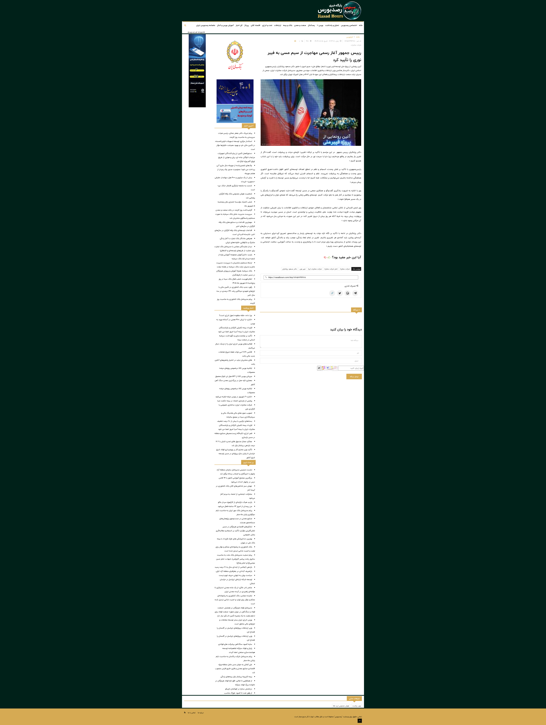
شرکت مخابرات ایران (315, 268)
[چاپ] (295, 41)
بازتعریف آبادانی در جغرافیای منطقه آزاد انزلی (234, 571)
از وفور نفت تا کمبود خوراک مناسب (238, 693)
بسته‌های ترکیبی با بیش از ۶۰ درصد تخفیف (234, 421)
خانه (361, 25)
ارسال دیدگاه (354, 376)
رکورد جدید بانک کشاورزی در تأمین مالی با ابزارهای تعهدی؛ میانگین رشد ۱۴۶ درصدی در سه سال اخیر (236, 291)
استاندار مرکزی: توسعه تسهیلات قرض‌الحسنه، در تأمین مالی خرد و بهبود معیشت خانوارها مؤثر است (235, 145)
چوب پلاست (356, 705)
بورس (320, 25)
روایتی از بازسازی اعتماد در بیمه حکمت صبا (234, 400)
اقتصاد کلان (255, 25)
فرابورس (349, 37)
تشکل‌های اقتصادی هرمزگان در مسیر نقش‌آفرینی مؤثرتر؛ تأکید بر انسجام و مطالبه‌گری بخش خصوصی (235, 530)
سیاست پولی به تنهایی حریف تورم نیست (235, 575)
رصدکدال (311, 25)
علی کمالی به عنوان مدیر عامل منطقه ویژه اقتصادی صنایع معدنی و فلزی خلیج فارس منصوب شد (235, 668)
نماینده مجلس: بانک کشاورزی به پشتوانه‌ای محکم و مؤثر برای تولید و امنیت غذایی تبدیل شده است (235, 599)
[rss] (185, 712)
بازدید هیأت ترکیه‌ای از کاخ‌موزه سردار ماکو (235, 502)
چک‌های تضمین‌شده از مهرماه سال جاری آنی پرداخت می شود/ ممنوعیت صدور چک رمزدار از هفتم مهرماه (236, 169)
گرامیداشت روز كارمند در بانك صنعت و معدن (234, 210)
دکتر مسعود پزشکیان (289, 268)
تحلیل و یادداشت (332, 25)
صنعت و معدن (300, 25)
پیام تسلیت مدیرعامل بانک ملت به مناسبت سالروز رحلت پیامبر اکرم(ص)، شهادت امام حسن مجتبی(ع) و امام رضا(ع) (235, 559)
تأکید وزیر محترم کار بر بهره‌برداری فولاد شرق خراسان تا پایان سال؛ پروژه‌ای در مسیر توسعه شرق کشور (235, 453)
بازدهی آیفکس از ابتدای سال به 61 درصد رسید (233, 567)
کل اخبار (239, 25)
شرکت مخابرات (345, 268)
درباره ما (201, 712)
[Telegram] (355, 293)
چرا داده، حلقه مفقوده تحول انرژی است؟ (235, 315)
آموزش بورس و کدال (225, 25)
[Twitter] (340, 293)
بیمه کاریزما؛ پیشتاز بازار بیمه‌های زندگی (236, 676)
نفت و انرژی (267, 25)
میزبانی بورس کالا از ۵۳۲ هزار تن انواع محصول (233, 376)
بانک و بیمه (287, 25)
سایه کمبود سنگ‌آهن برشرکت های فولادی (235, 644)
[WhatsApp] (347, 293)
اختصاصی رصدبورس (349, 25)
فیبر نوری (302, 268)
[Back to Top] (360, 721)
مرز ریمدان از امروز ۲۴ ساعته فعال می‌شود (235, 506)
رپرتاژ (246, 25)
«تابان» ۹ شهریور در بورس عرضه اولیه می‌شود (233, 396)
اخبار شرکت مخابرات (330, 268)
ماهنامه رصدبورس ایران (205, 25)
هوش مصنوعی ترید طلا (341, 705)
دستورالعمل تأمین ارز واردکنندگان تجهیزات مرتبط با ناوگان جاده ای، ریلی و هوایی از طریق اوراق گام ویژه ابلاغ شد (236, 157)
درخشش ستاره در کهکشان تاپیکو (238, 689)
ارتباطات (277, 25)
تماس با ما (192, 712)
